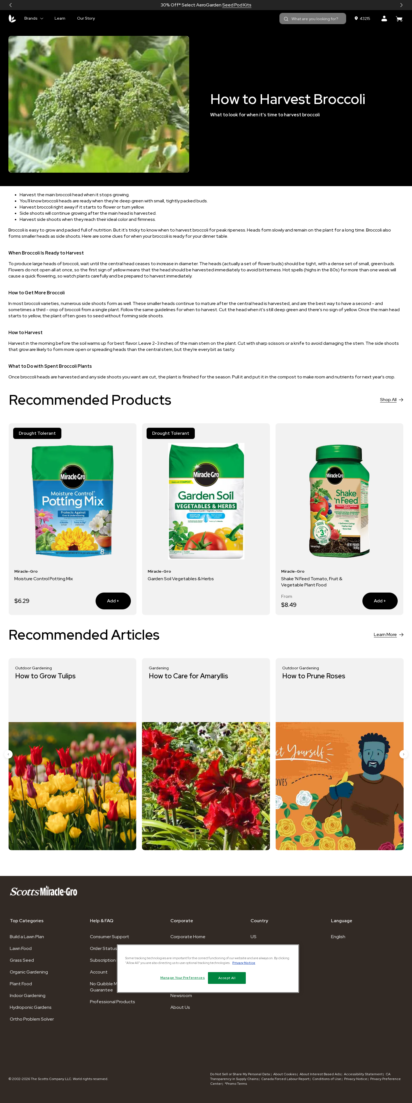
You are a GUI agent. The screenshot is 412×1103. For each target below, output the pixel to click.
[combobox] (312, 18)
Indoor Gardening (27, 995)
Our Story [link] (86, 18)
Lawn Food (21, 948)
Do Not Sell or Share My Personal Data (240, 1074)
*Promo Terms (236, 1083)
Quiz (226, 5)
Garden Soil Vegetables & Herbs (181, 579)
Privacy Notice (355, 1079)
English (338, 937)
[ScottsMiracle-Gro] (12, 18)
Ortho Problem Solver (32, 1019)
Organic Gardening (29, 972)
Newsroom (181, 995)
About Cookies (285, 1074)
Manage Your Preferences (182, 978)
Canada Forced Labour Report (285, 1079)
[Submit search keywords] (286, 19)
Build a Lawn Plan (27, 937)
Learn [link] (60, 18)
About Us (180, 1007)
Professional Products (112, 1002)
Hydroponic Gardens (31, 1007)
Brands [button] (31, 18)
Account (99, 972)
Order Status (103, 948)
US (253, 937)
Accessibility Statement (363, 1074)
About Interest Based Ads (320, 1074)
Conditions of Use (326, 1079)
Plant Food (21, 984)
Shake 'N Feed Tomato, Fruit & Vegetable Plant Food (311, 582)
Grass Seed (22, 960)
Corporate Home (187, 937)
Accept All (227, 978)
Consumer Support (109, 937)
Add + (107, 601)
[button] (10, 5)
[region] (208, 968)
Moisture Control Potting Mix (43, 579)
